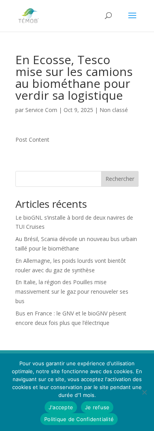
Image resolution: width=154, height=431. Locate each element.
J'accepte (61, 407)
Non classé (114, 110)
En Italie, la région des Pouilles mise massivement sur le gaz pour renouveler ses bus (71, 291)
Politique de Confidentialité (79, 419)
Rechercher (119, 178)
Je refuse (97, 407)
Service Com (41, 110)
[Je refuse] (144, 392)
